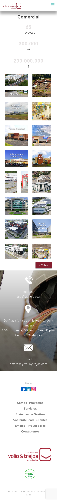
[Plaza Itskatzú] (41, 85)
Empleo (20, 425)
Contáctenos (30, 431)
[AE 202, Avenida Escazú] (16, 206)
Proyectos (36, 402)
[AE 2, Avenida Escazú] (41, 182)
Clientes (42, 420)
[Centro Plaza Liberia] (41, 158)
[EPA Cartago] (41, 251)
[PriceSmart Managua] (16, 111)
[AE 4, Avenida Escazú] (41, 206)
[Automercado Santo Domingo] (11, 182)
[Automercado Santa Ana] (16, 158)
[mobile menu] (52, 4)
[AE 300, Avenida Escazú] (41, 229)
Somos (22, 402)
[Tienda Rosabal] (16, 135)
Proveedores (37, 425)
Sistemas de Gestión (30, 414)
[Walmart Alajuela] (41, 135)
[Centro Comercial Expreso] (24, 182)
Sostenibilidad (23, 420)
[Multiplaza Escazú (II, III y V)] (16, 80)
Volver (43, 266)
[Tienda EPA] (41, 111)
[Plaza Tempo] (16, 93)
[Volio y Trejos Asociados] (12, 6)
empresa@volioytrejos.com (28, 364)
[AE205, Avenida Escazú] (16, 229)
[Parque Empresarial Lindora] (16, 251)
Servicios (30, 408)
